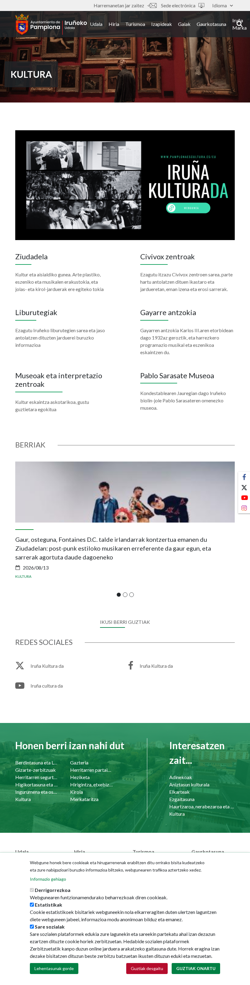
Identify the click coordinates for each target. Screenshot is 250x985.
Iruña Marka (239, 24)
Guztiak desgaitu (147, 968)
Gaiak (184, 24)
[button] (119, 594)
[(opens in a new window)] (125, 184)
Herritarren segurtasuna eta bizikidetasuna (36, 777)
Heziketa (80, 777)
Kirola (76, 792)
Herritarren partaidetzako (91, 770)
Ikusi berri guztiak (125, 622)
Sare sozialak (50, 926)
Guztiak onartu (196, 968)
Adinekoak (180, 777)
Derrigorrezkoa (52, 890)
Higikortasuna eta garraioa (36, 784)
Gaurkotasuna (211, 24)
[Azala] (51, 24)
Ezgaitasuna (182, 799)
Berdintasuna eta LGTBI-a (36, 762)
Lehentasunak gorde (54, 968)
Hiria (114, 24)
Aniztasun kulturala (189, 784)
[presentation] (19, 532)
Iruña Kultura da (47, 666)
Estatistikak (48, 905)
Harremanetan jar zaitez (119, 5)
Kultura (23, 576)
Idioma (219, 5)
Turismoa (135, 24)
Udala (96, 24)
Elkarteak (179, 792)
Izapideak (161, 24)
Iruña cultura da (46, 685)
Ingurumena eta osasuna (36, 792)
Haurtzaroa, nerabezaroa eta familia (202, 806)
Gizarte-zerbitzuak (35, 770)
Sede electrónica (178, 5)
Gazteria (79, 762)
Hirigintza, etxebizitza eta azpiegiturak (91, 784)
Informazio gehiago (48, 879)
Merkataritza (84, 799)
